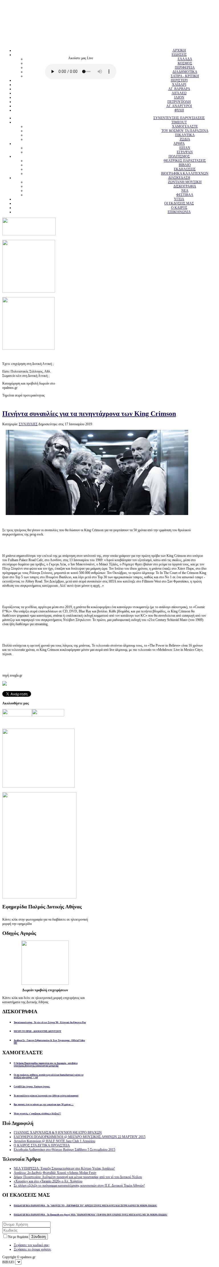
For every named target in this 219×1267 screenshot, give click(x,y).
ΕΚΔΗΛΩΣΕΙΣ (185, 169)
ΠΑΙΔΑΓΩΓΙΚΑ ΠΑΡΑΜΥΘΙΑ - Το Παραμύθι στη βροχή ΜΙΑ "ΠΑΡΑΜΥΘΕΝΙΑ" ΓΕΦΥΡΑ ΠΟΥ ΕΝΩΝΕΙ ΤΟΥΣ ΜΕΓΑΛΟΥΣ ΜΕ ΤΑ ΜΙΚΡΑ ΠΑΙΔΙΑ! (90, 1214)
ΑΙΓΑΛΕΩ (179, 93)
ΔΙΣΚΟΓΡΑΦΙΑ (184, 186)
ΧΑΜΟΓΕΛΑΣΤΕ (185, 126)
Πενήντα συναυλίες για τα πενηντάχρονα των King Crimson (89, 413)
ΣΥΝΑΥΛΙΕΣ (28, 424)
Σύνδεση (38, 1237)
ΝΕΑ (184, 191)
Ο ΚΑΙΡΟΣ (179, 208)
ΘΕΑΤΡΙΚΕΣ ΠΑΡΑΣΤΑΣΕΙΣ (185, 161)
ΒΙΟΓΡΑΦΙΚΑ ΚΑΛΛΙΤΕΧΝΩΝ (184, 173)
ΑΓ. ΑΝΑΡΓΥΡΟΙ (179, 106)
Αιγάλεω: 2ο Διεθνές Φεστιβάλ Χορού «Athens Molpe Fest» (55, 1173)
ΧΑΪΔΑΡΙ (179, 85)
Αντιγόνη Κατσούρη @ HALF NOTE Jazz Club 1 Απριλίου (54, 1141)
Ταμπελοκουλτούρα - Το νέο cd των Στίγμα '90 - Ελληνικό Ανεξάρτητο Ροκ (50, 1022)
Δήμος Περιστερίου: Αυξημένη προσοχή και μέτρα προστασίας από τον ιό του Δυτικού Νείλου (78, 1177)
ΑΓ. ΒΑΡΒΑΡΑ (179, 89)
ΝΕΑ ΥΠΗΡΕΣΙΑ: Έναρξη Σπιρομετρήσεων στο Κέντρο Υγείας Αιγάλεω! (64, 1168)
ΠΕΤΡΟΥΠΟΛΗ (179, 102)
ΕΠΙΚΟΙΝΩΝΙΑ (179, 212)
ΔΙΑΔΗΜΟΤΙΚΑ (185, 72)
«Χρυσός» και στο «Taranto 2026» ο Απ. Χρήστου (48, 1181)
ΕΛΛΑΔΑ (185, 59)
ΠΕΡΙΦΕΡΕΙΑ (185, 68)
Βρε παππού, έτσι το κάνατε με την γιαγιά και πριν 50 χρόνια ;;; (44, 1104)
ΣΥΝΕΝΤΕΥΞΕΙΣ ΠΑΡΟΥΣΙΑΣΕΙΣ (179, 118)
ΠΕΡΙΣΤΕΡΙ (179, 80)
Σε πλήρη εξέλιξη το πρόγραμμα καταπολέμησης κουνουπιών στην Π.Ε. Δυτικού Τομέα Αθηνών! (79, 1186)
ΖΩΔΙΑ (185, 139)
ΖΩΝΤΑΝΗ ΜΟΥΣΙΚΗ (185, 182)
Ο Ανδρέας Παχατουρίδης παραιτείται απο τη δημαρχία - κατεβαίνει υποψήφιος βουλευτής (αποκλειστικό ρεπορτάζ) (46, 1064)
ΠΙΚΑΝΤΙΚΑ (185, 135)
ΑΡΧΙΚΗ (179, 50)
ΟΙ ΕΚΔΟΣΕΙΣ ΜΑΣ (179, 203)
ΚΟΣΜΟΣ (185, 63)
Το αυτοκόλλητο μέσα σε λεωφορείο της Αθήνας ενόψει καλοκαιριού (46, 1095)
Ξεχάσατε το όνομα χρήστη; (32, 1249)
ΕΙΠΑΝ (184, 148)
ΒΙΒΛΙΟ (185, 165)
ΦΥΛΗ (179, 110)
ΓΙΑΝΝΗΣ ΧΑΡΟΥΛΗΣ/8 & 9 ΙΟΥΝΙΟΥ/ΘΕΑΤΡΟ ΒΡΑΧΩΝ (58, 1133)
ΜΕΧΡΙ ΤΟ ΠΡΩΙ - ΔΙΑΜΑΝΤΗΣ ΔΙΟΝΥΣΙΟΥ (37, 1031)
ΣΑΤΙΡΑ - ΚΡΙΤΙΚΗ (185, 76)
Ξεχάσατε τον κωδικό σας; (32, 1245)
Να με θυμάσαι (18, 1237)
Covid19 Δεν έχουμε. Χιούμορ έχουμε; (32, 1086)
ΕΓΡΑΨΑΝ (185, 152)
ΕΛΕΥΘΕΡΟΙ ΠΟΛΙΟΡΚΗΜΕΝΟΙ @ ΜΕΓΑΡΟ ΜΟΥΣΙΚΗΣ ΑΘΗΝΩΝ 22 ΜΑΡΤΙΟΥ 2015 (79, 1137)
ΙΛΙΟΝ (179, 97)
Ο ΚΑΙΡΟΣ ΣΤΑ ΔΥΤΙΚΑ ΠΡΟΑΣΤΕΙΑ (42, 1145)
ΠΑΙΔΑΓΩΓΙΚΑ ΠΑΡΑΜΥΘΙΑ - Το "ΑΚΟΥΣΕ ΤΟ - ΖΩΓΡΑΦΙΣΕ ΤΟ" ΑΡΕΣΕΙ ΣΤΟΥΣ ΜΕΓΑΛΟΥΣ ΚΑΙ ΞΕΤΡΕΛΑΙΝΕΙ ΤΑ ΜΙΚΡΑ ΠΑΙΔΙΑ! (85, 1205)
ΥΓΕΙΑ (179, 199)
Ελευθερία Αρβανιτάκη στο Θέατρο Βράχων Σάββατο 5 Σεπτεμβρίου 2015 (64, 1150)
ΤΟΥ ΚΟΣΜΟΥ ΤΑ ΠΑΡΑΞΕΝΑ (184, 131)
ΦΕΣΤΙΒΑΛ (184, 195)
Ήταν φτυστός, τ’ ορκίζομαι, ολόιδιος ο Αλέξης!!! (37, 1113)
